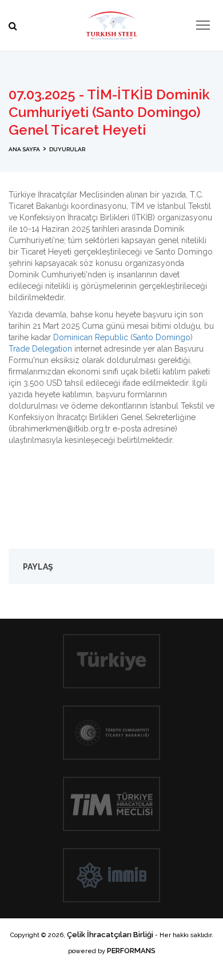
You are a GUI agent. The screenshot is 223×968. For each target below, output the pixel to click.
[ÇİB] (111, 23)
